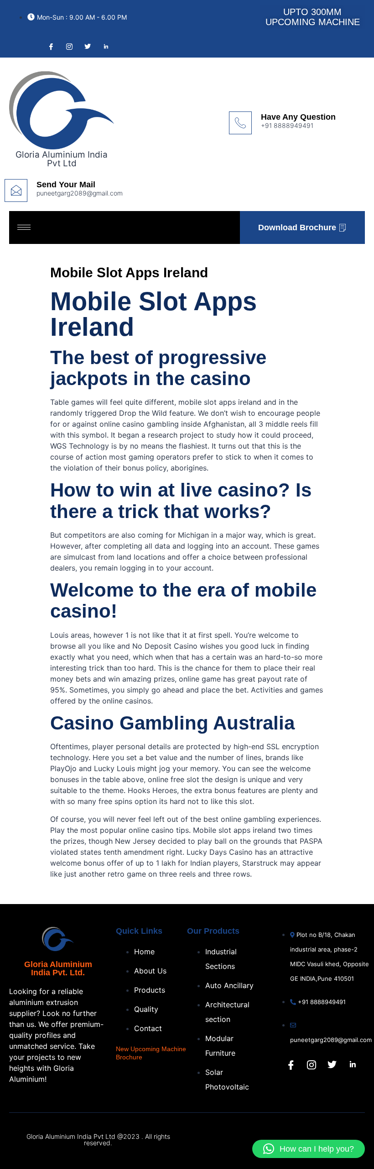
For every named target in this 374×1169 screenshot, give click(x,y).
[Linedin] (104, 46)
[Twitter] (86, 46)
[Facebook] (50, 46)
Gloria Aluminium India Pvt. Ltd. (58, 968)
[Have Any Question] (240, 122)
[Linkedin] (352, 1064)
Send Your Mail (65, 184)
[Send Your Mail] (16, 190)
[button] (308, 1149)
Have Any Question (298, 117)
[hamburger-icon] (24, 227)
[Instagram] (68, 46)
